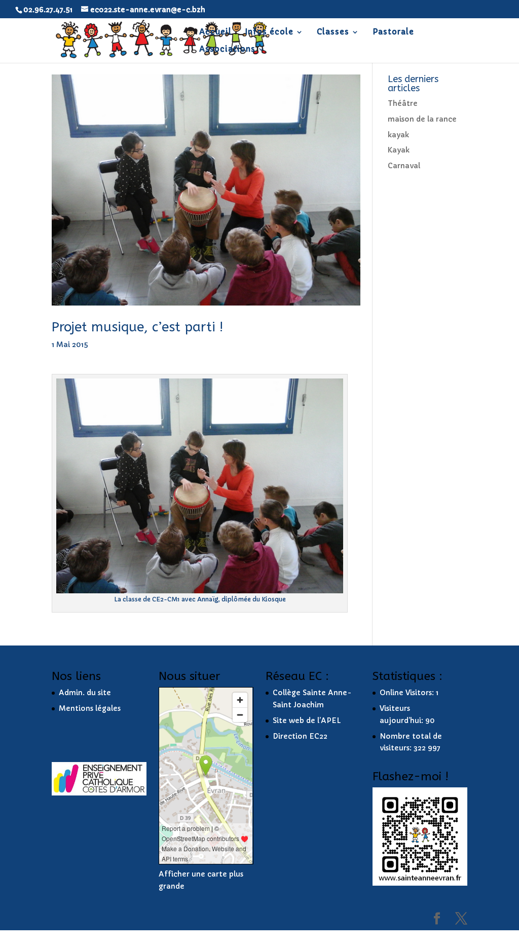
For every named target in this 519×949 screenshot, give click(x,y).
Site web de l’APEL (307, 720)
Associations (227, 50)
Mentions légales (90, 708)
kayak (398, 134)
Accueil (215, 32)
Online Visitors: (408, 692)
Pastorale (393, 32)
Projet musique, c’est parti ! (137, 327)
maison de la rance (422, 119)
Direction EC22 (300, 736)
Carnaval (404, 165)
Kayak (399, 150)
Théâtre (403, 103)
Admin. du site (85, 692)
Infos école (269, 32)
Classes (333, 32)
